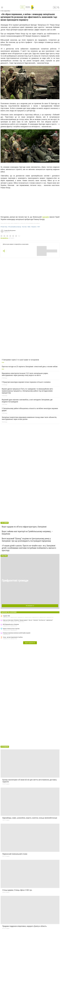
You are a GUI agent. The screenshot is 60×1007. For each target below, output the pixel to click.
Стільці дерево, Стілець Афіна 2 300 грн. (17, 890)
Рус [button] (55, 7)
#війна (29, 226)
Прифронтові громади (15, 580)
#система (24, 226)
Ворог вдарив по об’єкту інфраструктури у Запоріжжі (24, 526)
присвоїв (45, 217)
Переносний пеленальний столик (14, 854)
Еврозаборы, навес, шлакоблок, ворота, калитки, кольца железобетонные (29, 818)
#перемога (34, 226)
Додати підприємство (30, 642)
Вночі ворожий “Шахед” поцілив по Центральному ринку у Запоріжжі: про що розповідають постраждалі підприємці (26, 539)
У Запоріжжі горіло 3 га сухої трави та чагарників (20, 360)
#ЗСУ (38, 226)
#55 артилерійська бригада (14, 226)
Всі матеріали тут (30, 605)
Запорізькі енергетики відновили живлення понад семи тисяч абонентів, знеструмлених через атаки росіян (29, 418)
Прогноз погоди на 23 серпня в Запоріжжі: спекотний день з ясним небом (29, 367)
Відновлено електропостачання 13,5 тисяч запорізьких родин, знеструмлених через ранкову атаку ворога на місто (25, 374)
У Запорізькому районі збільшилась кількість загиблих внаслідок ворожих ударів (30, 409)
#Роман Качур (4, 226)
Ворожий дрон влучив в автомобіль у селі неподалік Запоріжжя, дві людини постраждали (27, 401)
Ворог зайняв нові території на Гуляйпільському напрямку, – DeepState (27, 532)
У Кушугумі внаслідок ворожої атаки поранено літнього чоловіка (26, 382)
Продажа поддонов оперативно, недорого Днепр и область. (24, 926)
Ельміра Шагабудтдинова (10, 230)
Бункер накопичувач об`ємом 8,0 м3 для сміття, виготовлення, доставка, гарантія (29, 781)
